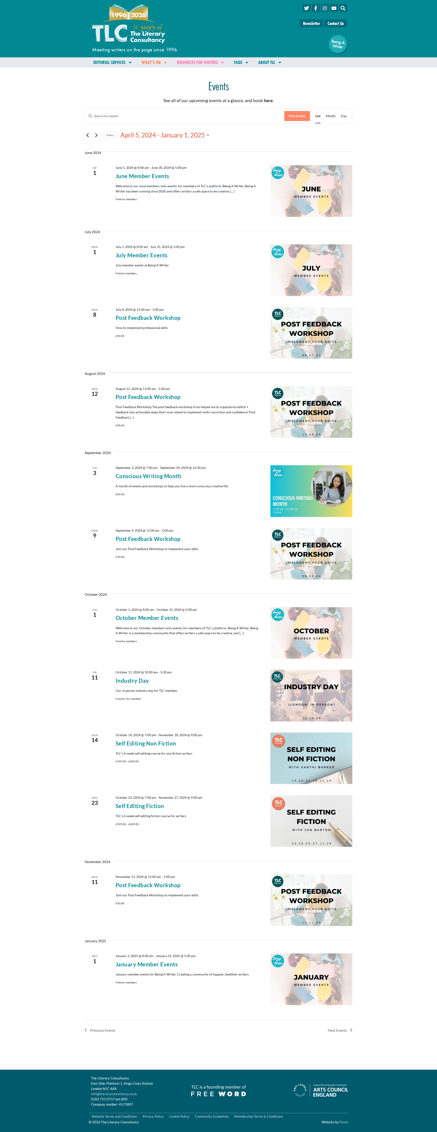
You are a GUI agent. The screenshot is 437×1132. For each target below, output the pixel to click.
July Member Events (142, 255)
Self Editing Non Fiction (146, 743)
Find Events (297, 116)
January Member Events (147, 964)
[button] (343, 8)
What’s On (151, 62)
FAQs (238, 62)
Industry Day (132, 680)
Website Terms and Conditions (114, 1116)
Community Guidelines (212, 1116)
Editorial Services (109, 62)
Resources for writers (197, 62)
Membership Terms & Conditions (258, 1116)
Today (109, 135)
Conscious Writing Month (148, 476)
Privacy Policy (153, 1116)
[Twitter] (306, 8)
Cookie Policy (179, 1116)
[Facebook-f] (316, 8)
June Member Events (142, 176)
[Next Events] (96, 135)
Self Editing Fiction (140, 806)
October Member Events (147, 617)
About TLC (266, 62)
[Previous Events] (87, 135)
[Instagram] (325, 8)
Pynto (343, 1122)
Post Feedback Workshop (148, 317)
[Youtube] (334, 8)
